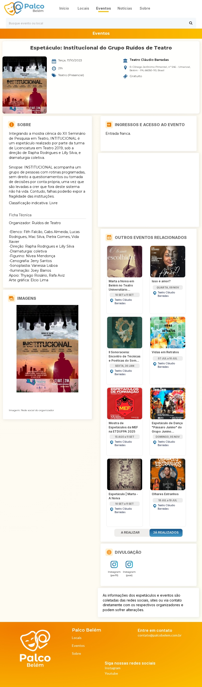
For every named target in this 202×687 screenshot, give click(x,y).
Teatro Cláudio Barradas (149, 59)
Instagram (112, 668)
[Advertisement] (148, 189)
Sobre (76, 653)
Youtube (111, 673)
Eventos (78, 646)
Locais (77, 638)
